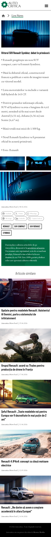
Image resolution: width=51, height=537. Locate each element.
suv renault (35, 226)
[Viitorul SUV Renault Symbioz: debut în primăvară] (25, 46)
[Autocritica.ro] (11, 4)
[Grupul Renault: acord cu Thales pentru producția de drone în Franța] (25, 346)
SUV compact (19, 226)
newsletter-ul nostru (35, 248)
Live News (17, 15)
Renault (6, 226)
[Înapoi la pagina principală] (3, 15)
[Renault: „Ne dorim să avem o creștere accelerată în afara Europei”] (25, 490)
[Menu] (46, 6)
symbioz (6, 232)
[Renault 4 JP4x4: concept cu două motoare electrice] (25, 444)
